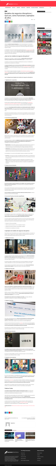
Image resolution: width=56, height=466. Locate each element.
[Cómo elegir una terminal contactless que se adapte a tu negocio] (20, 435)
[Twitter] (7, 21)
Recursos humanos (34, 7)
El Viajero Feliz (23, 454)
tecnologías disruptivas (27, 66)
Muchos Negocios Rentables (25, 460)
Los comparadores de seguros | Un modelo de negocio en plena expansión (28, 418)
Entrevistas (23, 7)
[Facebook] (5, 21)
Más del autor (14, 430)
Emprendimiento (8, 7)
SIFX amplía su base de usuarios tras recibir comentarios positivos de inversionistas (9, 440)
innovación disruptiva (29, 49)
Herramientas (41, 7)
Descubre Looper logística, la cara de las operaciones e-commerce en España (30, 440)
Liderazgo (18, 7)
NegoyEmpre (7, 19)
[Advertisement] (44, 19)
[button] (50, 7)
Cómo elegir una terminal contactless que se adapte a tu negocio (19, 440)
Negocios (13, 7)
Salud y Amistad (23, 458)
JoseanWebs (39, 458)
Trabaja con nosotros (40, 456)
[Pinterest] (9, 21)
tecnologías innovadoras (24, 402)
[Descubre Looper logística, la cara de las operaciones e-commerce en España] (30, 435)
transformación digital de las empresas (15, 103)
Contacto (38, 454)
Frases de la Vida (23, 456)
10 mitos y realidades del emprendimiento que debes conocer (11, 418)
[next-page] (6, 443)
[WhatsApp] (11, 21)
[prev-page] (5, 443)
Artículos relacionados (8, 430)
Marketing (28, 7)
